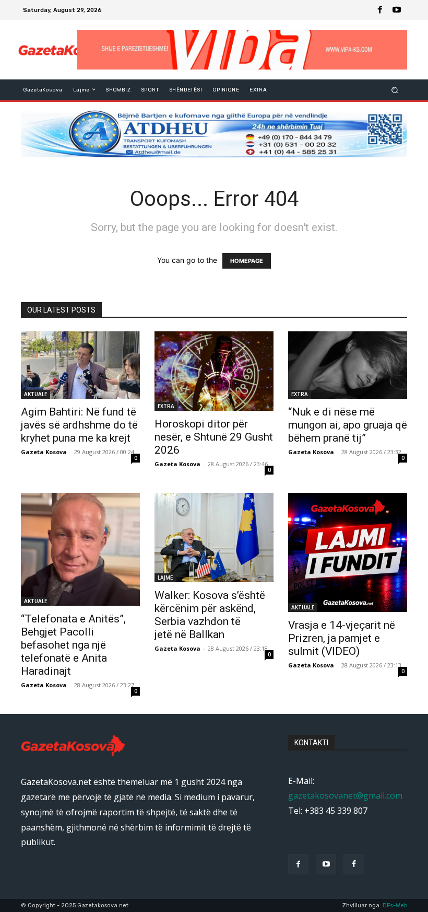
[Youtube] (396, 10)
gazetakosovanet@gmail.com (345, 795)
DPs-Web (395, 905)
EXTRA (166, 406)
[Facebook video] (353, 864)
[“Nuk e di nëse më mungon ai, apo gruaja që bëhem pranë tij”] (347, 364)
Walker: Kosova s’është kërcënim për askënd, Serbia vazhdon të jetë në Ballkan (209, 615)
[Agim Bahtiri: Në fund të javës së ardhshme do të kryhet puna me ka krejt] (80, 364)
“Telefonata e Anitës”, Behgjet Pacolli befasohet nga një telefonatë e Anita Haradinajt (73, 645)
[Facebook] (380, 10)
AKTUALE (35, 394)
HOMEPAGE (246, 260)
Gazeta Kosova (44, 452)
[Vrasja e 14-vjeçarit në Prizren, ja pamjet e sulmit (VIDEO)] (347, 552)
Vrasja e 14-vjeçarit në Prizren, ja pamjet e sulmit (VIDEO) (341, 638)
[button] (395, 89)
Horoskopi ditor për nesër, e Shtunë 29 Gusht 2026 (213, 437)
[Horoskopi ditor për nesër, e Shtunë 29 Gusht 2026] (214, 371)
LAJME (165, 577)
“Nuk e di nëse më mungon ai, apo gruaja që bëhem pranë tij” (347, 425)
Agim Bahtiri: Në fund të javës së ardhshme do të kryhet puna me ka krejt (79, 425)
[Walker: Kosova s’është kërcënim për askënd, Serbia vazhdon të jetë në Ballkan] (214, 537)
